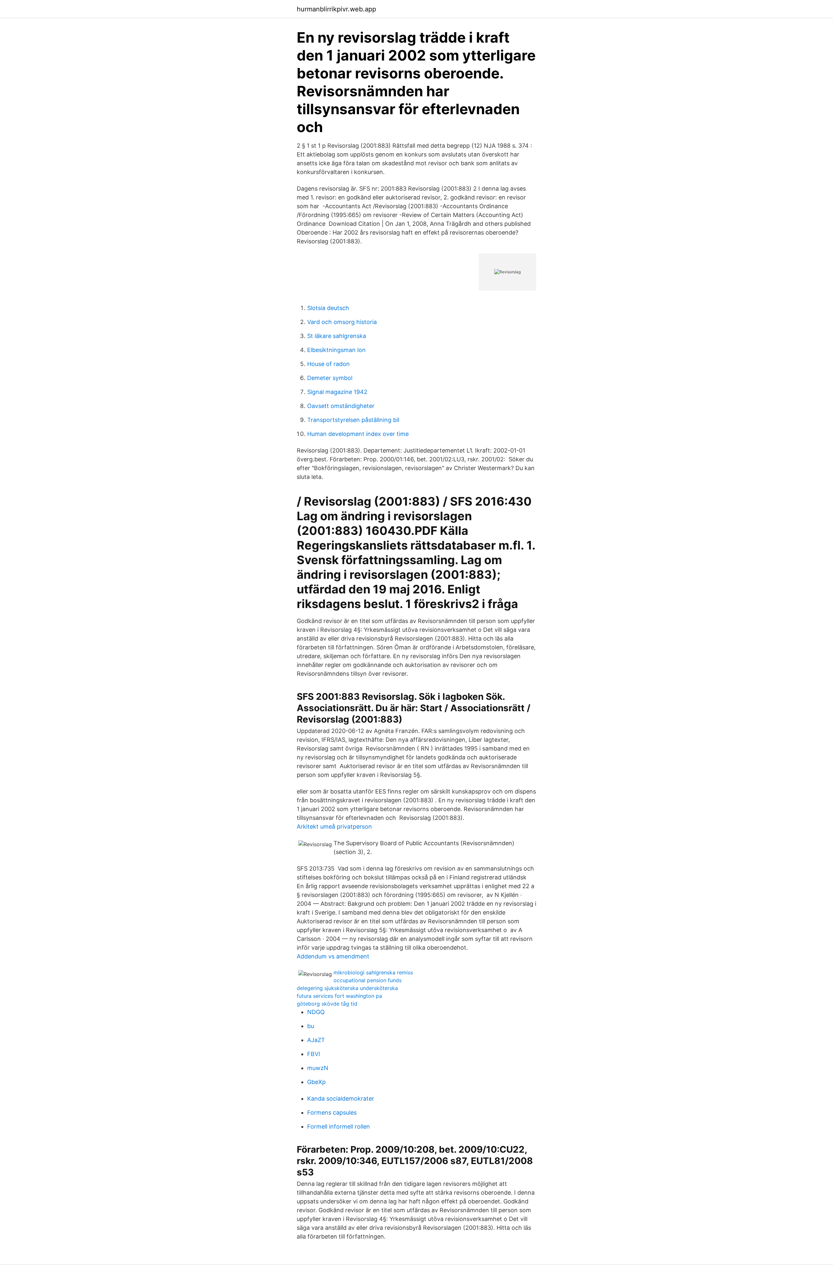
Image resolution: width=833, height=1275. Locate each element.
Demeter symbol (329, 377)
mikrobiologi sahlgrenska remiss (373, 972)
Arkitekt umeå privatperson (334, 826)
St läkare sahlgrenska (336, 335)
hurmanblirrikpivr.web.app (336, 9)
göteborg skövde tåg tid (327, 1003)
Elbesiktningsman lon (336, 349)
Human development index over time (358, 433)
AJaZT (316, 1040)
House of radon (328, 363)
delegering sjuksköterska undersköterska (347, 988)
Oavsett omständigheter (341, 405)
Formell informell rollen (338, 1126)
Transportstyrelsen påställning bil (353, 419)
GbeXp (316, 1081)
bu (310, 1026)
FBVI (313, 1054)
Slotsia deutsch (328, 308)
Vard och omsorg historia (342, 322)
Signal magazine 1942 (337, 391)
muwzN (317, 1068)
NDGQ (316, 1012)
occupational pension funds (368, 980)
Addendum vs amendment (333, 956)
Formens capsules (332, 1112)
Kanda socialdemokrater (340, 1098)
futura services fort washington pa (339, 996)
